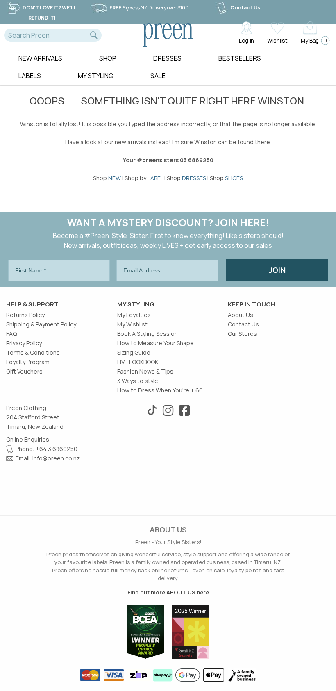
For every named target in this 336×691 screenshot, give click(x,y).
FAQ (11, 334)
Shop (107, 58)
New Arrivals (40, 58)
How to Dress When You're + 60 (160, 390)
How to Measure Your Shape (155, 343)
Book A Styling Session (147, 334)
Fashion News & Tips (145, 371)
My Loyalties (134, 315)
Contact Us (245, 7)
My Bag (313, 40)
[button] (94, 35)
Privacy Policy (24, 343)
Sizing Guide (133, 352)
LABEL (155, 178)
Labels (29, 75)
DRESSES (194, 178)
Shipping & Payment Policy (41, 324)
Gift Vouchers (24, 371)
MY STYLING (96, 75)
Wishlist (277, 40)
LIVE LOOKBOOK (137, 362)
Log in (246, 40)
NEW (114, 178)
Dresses (167, 58)
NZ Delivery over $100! (149, 7)
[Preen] (168, 34)
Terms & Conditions (33, 352)
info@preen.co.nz (56, 458)
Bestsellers (239, 58)
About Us (240, 315)
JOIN (277, 270)
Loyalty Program (28, 362)
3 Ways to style (137, 381)
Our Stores (242, 334)
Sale (158, 75)
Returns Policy (25, 315)
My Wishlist (132, 324)
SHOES (234, 178)
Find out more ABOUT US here (168, 592)
